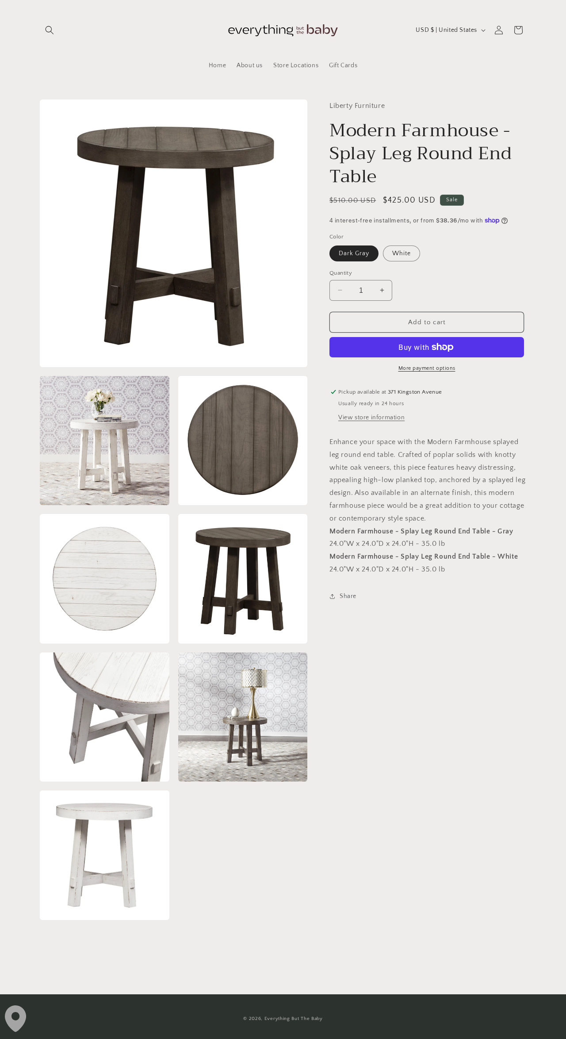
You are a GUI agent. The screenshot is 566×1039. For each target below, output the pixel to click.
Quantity (340, 272)
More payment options (426, 368)
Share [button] (348, 596)
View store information (371, 417)
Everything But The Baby (293, 1018)
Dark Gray (354, 253)
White (401, 253)
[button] (49, 30)
